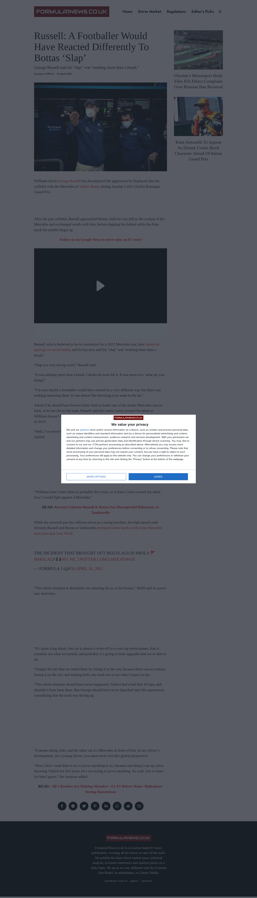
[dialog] (128, 449)
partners (84, 430)
